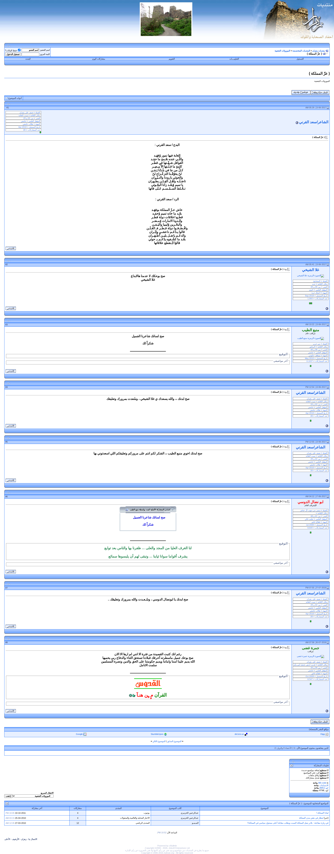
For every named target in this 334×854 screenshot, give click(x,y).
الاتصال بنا (32, 839)
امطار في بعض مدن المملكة (311, 818)
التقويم (172, 59)
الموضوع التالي (159, 741)
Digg (322, 734)
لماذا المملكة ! (322, 813)
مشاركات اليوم (98, 59)
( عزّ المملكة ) (295, 803)
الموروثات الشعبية (282, 51)
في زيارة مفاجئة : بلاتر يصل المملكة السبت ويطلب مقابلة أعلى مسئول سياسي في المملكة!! (287, 823)
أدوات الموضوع (15, 98)
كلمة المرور (45, 54)
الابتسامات (323, 785)
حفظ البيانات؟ (11, 50)
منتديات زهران (318, 51)
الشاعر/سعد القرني (313, 122)
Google (79, 734)
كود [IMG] (324, 788)
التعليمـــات (234, 59)
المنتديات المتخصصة (301, 51)
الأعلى (7, 839)
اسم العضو (45, 50)
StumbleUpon (157, 734)
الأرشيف (15, 839)
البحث (28, 59)
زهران (23, 839)
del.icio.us (239, 734)
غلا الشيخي (310, 270)
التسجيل (300, 59)
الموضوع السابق (174, 741)
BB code (322, 783)
